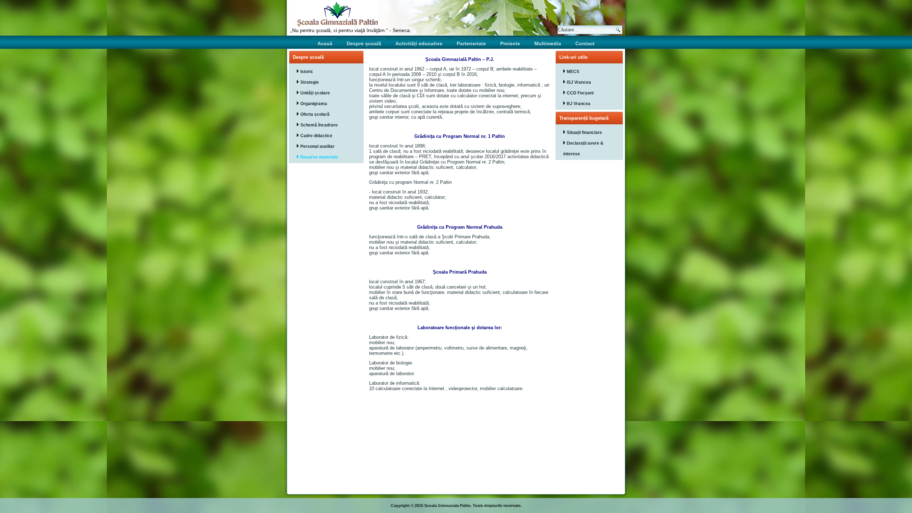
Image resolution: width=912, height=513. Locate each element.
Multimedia (547, 43)
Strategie (309, 82)
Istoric (306, 71)
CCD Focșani (580, 92)
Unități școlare (315, 92)
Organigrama (313, 103)
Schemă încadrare (319, 125)
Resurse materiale (319, 157)
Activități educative (418, 43)
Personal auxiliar (317, 146)
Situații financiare (584, 132)
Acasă (324, 43)
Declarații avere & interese (583, 148)
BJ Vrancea (578, 103)
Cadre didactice (316, 135)
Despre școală (364, 43)
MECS (573, 71)
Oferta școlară (315, 114)
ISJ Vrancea (579, 82)
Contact (585, 43)
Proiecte (510, 43)
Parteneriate (471, 43)
